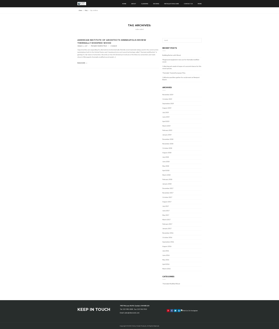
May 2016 (165, 260)
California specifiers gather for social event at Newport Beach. (181, 78)
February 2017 (167, 224)
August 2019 (166, 108)
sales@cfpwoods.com (131, 313)
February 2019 (167, 130)
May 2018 (165, 166)
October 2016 (167, 237)
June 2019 (165, 117)
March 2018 (166, 175)
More (200, 3)
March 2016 (166, 269)
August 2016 (166, 246)
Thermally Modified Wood (99, 46)
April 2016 (165, 264)
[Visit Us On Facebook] (172, 310)
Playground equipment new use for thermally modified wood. (180, 61)
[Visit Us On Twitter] (175, 310)
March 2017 (166, 219)
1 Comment (113, 46)
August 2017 (166, 202)
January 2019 (166, 135)
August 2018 (166, 153)
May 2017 (165, 215)
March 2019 (166, 126)
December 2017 (167, 188)
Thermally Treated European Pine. (174, 73)
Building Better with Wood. (171, 55)
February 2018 (167, 179)
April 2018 (165, 170)
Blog (86, 10)
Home (124, 3)
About (133, 3)
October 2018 (167, 148)
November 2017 (167, 193)
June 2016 (165, 255)
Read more (81, 63)
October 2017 (167, 197)
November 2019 (167, 94)
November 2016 (167, 233)
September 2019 (168, 103)
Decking (156, 3)
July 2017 (165, 206)
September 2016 (168, 242)
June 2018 (165, 161)
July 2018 (165, 157)
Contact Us (188, 3)
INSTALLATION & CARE (171, 3)
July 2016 (165, 251)
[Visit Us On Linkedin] (179, 310)
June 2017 (165, 211)
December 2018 (167, 139)
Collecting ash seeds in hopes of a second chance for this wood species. (181, 67)
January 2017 (166, 228)
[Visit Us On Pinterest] (168, 310)
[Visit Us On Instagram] (189, 310)
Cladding (144, 3)
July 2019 (165, 112)
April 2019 (165, 121)
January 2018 (166, 184)
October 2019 (167, 99)
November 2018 (167, 144)
